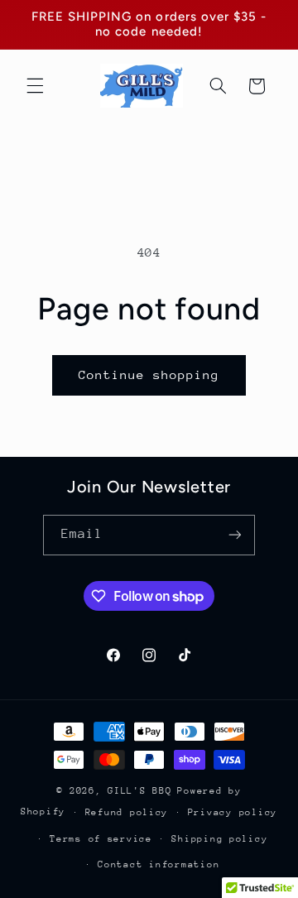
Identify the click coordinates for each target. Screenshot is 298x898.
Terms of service (101, 838)
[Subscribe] (235, 535)
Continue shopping (149, 374)
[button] (35, 86)
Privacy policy (232, 812)
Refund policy (127, 812)
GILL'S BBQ (139, 790)
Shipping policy (219, 838)
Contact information (158, 864)
